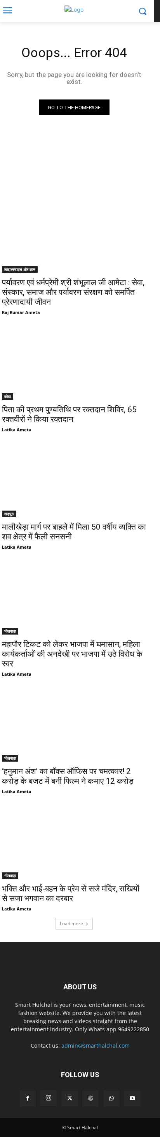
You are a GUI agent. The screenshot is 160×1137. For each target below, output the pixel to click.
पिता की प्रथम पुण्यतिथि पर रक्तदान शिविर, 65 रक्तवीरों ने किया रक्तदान (69, 414)
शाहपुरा (9, 513)
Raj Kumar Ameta (21, 312)
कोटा (7, 396)
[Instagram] (48, 1098)
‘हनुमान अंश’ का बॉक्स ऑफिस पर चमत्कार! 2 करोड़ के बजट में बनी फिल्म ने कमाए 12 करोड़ (68, 776)
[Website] (90, 1098)
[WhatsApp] (111, 1098)
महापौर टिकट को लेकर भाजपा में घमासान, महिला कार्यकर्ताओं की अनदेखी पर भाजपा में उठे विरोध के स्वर (72, 654)
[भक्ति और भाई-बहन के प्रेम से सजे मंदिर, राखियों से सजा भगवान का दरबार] (74, 843)
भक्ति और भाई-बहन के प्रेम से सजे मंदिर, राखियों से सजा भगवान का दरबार (70, 893)
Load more (71, 923)
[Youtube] (132, 1098)
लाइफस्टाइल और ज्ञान (19, 269)
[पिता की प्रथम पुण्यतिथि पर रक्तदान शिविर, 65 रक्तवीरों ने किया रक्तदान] (74, 364)
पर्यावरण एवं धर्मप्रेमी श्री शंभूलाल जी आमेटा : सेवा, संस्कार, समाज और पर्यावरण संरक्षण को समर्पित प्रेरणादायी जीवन (73, 292)
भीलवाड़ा (10, 631)
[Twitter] (69, 1098)
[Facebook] (27, 1098)
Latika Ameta (16, 429)
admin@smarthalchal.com (95, 1045)
